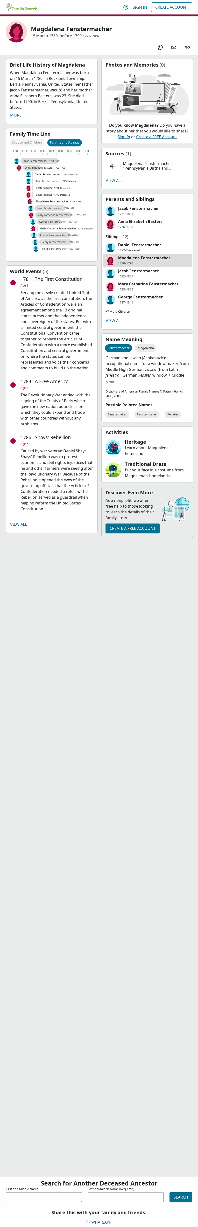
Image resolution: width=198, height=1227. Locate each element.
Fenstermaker (147, 414)
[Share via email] (174, 47)
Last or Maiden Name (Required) (111, 1189)
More (15, 115)
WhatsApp (101, 1222)
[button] (147, 166)
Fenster (172, 414)
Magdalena (146, 348)
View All (18, 524)
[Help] (126, 7)
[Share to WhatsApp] (160, 47)
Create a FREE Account (156, 136)
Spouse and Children (27, 142)
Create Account (171, 7)
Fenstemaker (117, 414)
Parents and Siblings (64, 142)
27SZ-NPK (92, 36)
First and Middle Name (22, 1189)
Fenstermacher (118, 348)
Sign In (140, 7)
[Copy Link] (187, 47)
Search (181, 1197)
